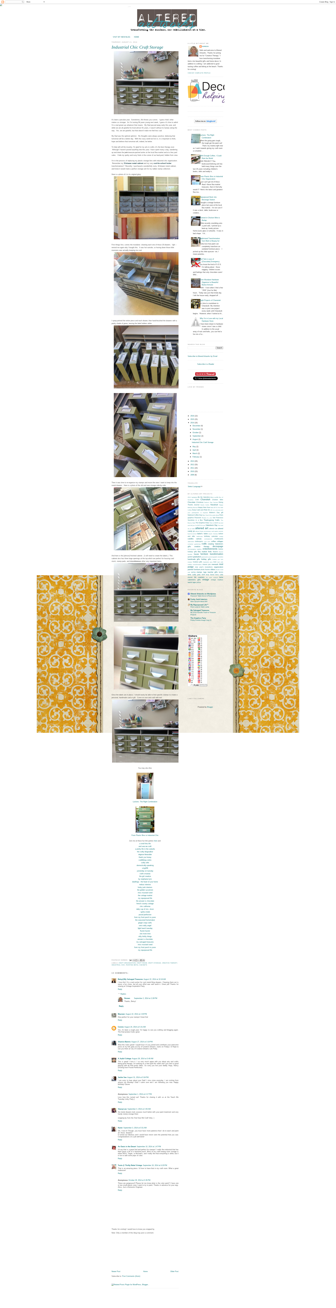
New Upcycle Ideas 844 (198, 601)
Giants (202, 505)
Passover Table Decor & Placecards (203, 596)
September (197, 436)
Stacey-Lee (122, 1109)
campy (221, 536)
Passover (198, 517)
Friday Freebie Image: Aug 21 (200, 620)
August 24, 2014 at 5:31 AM (135, 1027)
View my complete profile (199, 73)
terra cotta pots (194, 575)
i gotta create (145, 912)
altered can (213, 528)
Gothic (207, 505)
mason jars (207, 564)
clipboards (191, 541)
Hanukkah (214, 505)
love (214, 562)
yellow (198, 582)
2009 (192, 475)
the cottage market (145, 895)
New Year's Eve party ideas (211, 515)
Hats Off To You (215, 507)
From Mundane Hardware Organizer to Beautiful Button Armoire (209, 282)
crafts (204, 544)
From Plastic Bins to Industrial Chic (145, 835)
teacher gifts (213, 572)
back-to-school (192, 533)
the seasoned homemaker (145, 920)
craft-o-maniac (145, 874)
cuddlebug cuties (145, 860)
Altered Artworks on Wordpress (203, 594)
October (196, 433)
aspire (216, 531)
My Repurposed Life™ (199, 605)
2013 (192, 461)
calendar (214, 536)
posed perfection (145, 915)
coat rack (207, 541)
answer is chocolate (145, 939)
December (197, 426)
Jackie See (122, 1077)
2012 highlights (192, 497)
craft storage (154, 963)
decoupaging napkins (194, 549)
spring (193, 572)
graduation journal (207, 557)
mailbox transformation (195, 564)
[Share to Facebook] (141, 960)
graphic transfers (218, 557)
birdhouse (200, 536)
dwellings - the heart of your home (145, 882)
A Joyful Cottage (124, 1059)
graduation (197, 557)
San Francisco (218, 517)
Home (145, 1271)
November (197, 429)
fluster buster (145, 931)
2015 (192, 419)
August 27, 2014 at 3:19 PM (142, 1042)
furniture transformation (212, 554)
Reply (120, 989)
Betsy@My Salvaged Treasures (130, 979)
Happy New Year (204, 507)
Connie (121, 1027)
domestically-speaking (145, 865)
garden (190, 557)
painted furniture (194, 569)
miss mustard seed (145, 893)
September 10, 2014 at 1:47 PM (149, 1147)
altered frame (199, 531)
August (195, 439)
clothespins (199, 541)
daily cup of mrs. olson (145, 909)
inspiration (206, 562)
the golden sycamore (145, 890)
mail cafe (220, 562)
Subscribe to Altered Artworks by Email (202, 356)
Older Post (174, 1271)
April (194, 450)
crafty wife (145, 863)
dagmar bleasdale (145, 854)
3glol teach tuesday (145, 928)
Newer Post (116, 1271)
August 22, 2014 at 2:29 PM (136, 1014)
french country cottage (145, 904)
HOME (136, 37)
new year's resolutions (204, 567)
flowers (215, 551)
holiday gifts (206, 559)
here (155, 841)
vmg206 (145, 868)
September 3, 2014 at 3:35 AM (139, 1109)
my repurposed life (145, 898)
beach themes (213, 533)
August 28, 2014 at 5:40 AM (142, 1059)
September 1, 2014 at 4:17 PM (140, 1094)
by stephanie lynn (145, 879)
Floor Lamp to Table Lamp (199, 607)
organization (218, 567)
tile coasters (199, 577)
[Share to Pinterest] (143, 960)
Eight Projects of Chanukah (210, 300)
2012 (192, 465)
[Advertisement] (131, 1252)
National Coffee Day (195, 515)
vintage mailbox (217, 580)
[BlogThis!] (136, 960)
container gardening (194, 544)
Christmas (199, 502)
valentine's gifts (194, 580)
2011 (192, 468)
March (195, 453)
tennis (221, 572)
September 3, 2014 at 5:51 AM (135, 1128)
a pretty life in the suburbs (145, 849)
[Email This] (133, 960)
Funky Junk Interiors (198, 599)
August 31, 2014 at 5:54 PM (138, 1077)
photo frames (205, 569)
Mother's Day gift (216, 512)
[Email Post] (130, 960)
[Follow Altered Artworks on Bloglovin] (205, 122)
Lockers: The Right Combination (145, 802)
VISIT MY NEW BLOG (121, 37)
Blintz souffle (214, 497)
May (194, 447)
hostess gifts (197, 562)
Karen (120, 1128)
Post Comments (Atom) (131, 1276)
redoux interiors (145, 885)
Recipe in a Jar (207, 517)
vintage (205, 579)
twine (221, 577)
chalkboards (218, 539)
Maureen (121, 1014)
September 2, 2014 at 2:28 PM (145, 998)
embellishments (210, 549)
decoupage (218, 546)
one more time (145, 934)
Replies (123, 994)
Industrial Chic (118, 965)
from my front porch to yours (145, 917)
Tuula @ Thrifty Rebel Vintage (130, 1165)
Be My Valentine (204, 497)
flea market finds (205, 552)
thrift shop (205, 574)
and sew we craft (145, 846)
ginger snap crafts (145, 923)
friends (196, 554)
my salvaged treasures (145, 942)
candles (191, 539)
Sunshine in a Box (195, 520)
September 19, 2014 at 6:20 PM (155, 1165)
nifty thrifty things (145, 936)
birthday (207, 536)
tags (205, 572)
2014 (192, 423)
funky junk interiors (145, 887)
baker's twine (202, 534)
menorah (215, 564)
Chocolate (191, 502)
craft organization (127, 963)
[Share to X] (138, 960)
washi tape (192, 582)
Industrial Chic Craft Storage (202, 442)
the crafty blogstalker (145, 852)
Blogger (210, 707)
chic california (145, 906)
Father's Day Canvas (211, 502)
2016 (192, 416)
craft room (142, 963)
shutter (218, 569)
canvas (199, 539)
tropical (215, 577)
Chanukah (205, 499)
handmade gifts (194, 559)
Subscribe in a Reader (205, 364)
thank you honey (145, 857)
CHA (197, 499)
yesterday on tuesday (145, 871)
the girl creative (145, 876)
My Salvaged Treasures (199, 610)
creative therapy (169, 963)
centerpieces (208, 539)
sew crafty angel (145, 925)
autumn (221, 531)
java (211, 562)
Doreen (127, 998)
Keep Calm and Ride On (201, 510)
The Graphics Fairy (202, 523)
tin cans (209, 577)
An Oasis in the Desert (127, 1147)
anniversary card (209, 531)
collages (220, 541)
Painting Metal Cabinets (136, 965)
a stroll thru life (145, 844)
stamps (199, 572)
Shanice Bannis (124, 1042)
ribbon (213, 569)
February (196, 457)
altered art (201, 528)
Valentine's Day (211, 525)
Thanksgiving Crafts (212, 520)
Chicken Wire (217, 499)
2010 (192, 471)
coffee (213, 541)
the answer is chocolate (145, 901)
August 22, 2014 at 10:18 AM (155, 979)
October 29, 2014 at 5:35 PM (139, 1180)
